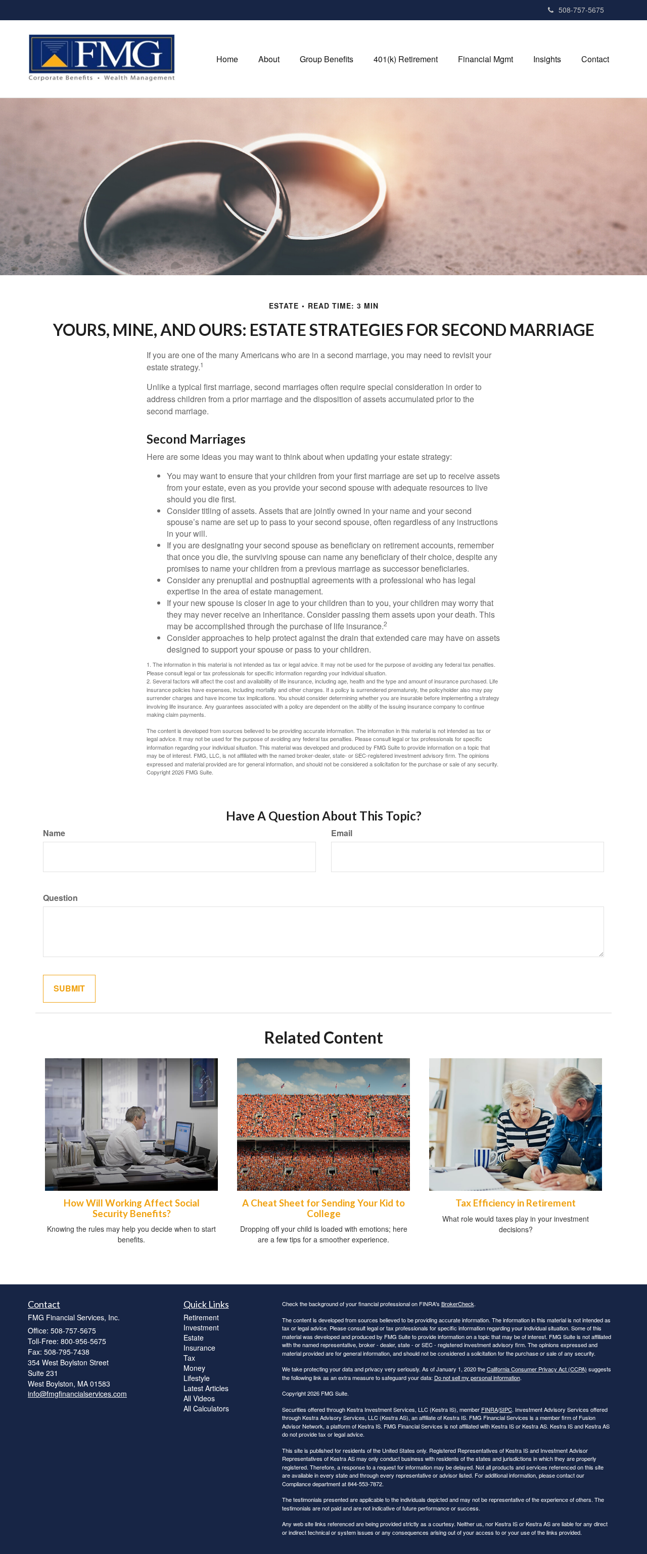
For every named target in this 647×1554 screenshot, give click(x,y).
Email (341, 833)
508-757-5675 (581, 10)
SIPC (505, 1409)
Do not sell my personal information (477, 1377)
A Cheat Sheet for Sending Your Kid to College (323, 1208)
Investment (201, 1327)
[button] (269, 59)
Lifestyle (196, 1378)
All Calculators (206, 1408)
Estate (193, 1337)
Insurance (199, 1348)
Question (60, 897)
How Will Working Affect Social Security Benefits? (132, 1208)
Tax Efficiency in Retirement (515, 1202)
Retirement (201, 1317)
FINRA (489, 1409)
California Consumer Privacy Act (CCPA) (537, 1369)
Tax (189, 1358)
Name (54, 833)
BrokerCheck (457, 1304)
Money (194, 1368)
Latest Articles (205, 1388)
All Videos (199, 1398)
